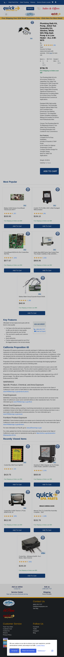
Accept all (14, 650)
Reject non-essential (28, 650)
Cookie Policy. (40, 645)
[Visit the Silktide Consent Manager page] (52, 651)
